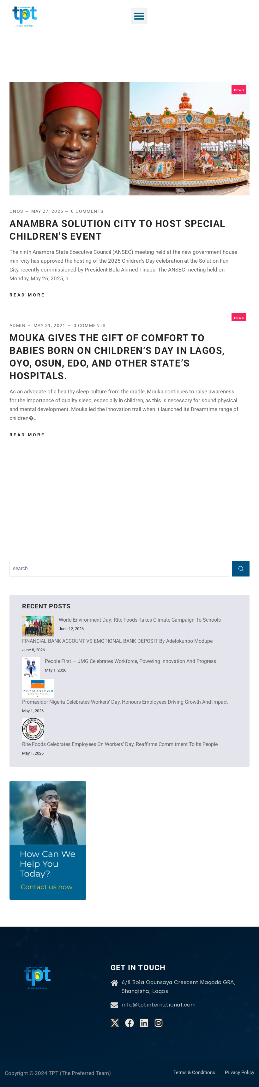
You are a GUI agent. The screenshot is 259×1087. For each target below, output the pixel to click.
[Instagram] (158, 1022)
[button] (139, 16)
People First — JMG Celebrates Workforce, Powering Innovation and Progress (130, 661)
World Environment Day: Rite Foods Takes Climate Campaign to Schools (140, 620)
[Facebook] (129, 1022)
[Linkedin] (144, 1022)
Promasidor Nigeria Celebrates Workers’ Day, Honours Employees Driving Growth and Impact (125, 702)
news (239, 89)
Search (241, 568)
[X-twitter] (115, 1022)
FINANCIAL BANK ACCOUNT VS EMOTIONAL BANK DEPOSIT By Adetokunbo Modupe (117, 641)
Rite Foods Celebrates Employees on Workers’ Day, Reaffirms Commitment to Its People (120, 744)
